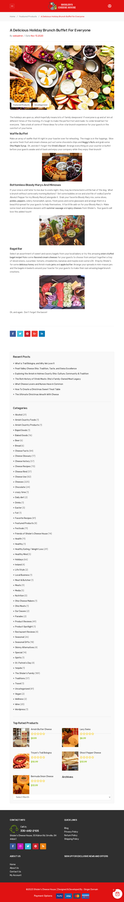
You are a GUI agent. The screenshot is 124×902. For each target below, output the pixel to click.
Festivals (19, 528)
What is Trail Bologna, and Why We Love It (35, 363)
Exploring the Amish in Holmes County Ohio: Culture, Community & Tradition (52, 373)
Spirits (18, 657)
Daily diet (19, 497)
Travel (18, 683)
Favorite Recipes (23, 518)
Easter (18, 508)
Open (12, 6)
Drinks (18, 502)
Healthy (19, 544)
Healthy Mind (21, 554)
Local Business (22, 575)
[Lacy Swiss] (70, 737)
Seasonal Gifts (22, 642)
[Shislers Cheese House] (62, 6)
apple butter (66, 264)
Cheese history (22, 461)
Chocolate (20, 487)
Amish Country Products (27, 425)
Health (18, 539)
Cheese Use (20, 477)
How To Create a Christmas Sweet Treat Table (37, 389)
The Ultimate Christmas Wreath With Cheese (37, 394)
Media (18, 590)
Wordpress (20, 709)
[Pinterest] (27, 334)
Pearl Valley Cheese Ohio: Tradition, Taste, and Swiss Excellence (46, 368)
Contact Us (15, 871)
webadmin (18, 36)
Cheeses (19, 482)
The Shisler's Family (24, 673)
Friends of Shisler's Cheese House (31, 533)
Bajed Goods (21, 430)
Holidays (19, 559)
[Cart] (109, 6)
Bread (18, 446)
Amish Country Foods (25, 420)
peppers (21, 201)
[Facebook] (13, 334)
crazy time (20, 492)
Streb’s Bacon (58, 146)
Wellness (19, 699)
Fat (17, 513)
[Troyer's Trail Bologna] (21, 761)
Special (18, 652)
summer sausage (55, 208)
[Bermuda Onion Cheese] (21, 784)
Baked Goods (21, 435)
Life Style (20, 570)
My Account (15, 875)
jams (53, 264)
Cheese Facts (22, 451)
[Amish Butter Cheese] (21, 737)
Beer (17, 440)
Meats (18, 585)
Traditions (20, 678)
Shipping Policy (71, 839)
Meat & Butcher (23, 580)
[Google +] (35, 334)
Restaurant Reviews (25, 632)
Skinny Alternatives (24, 647)
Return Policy (70, 835)
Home (12, 16)
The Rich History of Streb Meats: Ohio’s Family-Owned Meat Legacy (48, 379)
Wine (17, 704)
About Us (14, 868)
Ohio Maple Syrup (18, 146)
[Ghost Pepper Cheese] (70, 761)
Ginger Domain (91, 889)
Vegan (18, 694)
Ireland (18, 564)
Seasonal (19, 637)
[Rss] (43, 846)
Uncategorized (40, 105)
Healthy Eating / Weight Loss (29, 549)
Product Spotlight (24, 626)
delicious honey (26, 264)
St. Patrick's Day (23, 663)
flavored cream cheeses (45, 257)
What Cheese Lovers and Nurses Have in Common (39, 384)
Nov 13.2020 (37, 36)
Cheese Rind (21, 471)
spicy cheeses (75, 208)
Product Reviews (23, 621)
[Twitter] (20, 334)
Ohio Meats (20, 606)
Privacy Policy (71, 832)
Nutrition (19, 595)
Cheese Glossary (23, 456)
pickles (13, 201)
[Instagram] (20, 846)
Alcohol (18, 415)
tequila (18, 668)
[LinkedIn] (42, 334)
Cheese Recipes (23, 466)
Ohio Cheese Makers (24, 601)
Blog (66, 828)
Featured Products (28, 16)
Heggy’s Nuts (88, 142)
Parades (19, 616)
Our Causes (20, 611)
